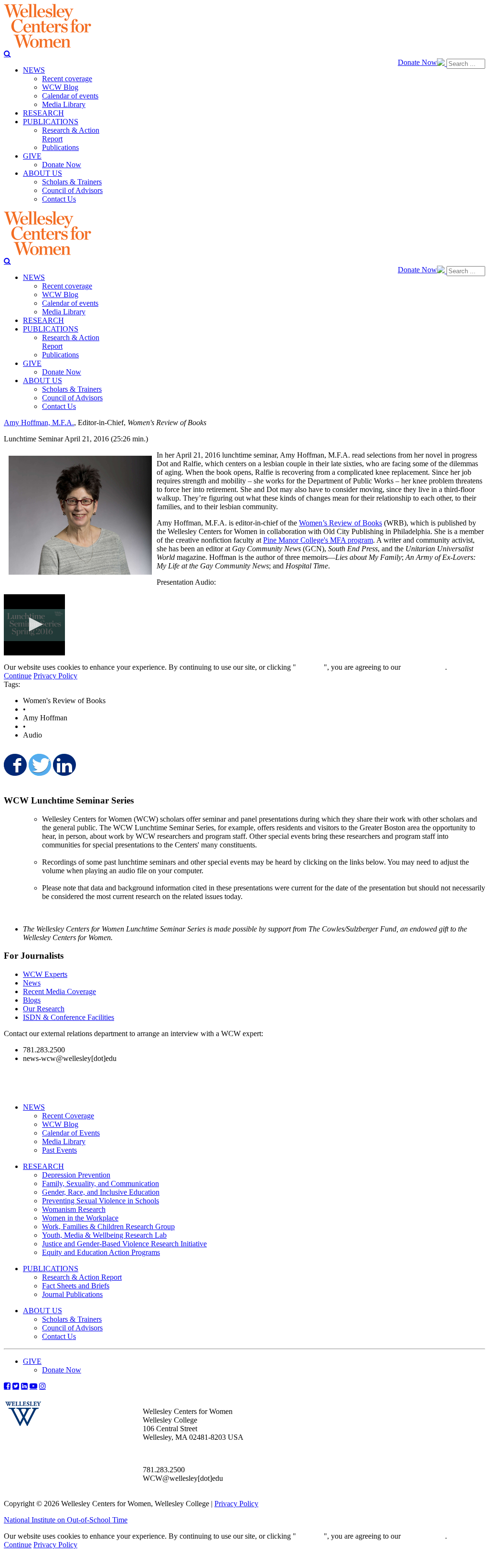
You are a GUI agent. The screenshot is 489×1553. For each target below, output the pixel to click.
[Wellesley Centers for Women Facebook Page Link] (7, 1386)
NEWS (34, 1107)
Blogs (32, 1000)
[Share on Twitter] (39, 765)
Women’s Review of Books (340, 523)
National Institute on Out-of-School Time (66, 1520)
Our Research (43, 1009)
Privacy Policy (55, 676)
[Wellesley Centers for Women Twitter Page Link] (15, 1386)
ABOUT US (42, 1311)
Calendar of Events (71, 1133)
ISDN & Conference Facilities (68, 1017)
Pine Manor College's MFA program (318, 540)
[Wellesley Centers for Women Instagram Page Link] (42, 1386)
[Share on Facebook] (14, 765)
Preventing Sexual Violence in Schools (100, 1201)
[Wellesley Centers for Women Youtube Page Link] (33, 1386)
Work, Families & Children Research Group (108, 1226)
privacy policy (424, 667)
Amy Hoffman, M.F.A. (39, 422)
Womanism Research (74, 1209)
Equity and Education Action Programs (101, 1252)
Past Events (59, 1150)
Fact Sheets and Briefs (75, 1286)
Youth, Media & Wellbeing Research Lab (104, 1235)
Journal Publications (72, 1294)
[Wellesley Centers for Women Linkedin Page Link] (24, 1386)
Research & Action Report (82, 1277)
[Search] (7, 53)
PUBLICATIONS (50, 1268)
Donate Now (417, 62)
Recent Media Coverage (59, 991)
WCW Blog (60, 1124)
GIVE (32, 1361)
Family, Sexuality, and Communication (100, 1183)
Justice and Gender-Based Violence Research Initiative (124, 1244)
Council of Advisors (72, 1328)
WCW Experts (45, 974)
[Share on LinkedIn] (63, 765)
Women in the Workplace (80, 1218)
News (32, 983)
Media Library (63, 1141)
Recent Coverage (68, 1116)
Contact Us (59, 1336)
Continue (310, 667)
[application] (34, 624)
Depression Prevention (76, 1175)
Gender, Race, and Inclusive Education (100, 1192)
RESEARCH (43, 1166)
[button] (34, 624)
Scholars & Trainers (72, 1319)
